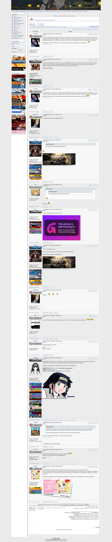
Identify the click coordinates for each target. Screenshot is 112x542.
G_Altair (35, 422)
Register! (14, 51)
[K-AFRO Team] (35, 408)
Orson (35, 209)
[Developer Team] (35, 387)
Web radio (16, 30)
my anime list (64, 370)
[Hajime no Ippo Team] (35, 168)
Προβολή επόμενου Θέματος (92, 29)
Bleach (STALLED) (51, 20)
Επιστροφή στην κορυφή (34, 56)
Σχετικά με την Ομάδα (18, 36)
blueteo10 (35, 449)
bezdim (35, 139)
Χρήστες (59, 11)
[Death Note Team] (35, 226)
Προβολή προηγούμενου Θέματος (79, 29)
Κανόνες (41, 11)
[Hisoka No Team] (35, 410)
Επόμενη (64, 26)
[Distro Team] (35, 167)
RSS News (76, 11)
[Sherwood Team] (35, 233)
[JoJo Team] (35, 413)
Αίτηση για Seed (17, 24)
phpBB (61, 529)
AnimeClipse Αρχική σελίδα (40, 20)
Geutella (35, 466)
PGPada (35, 340)
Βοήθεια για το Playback (19, 23)
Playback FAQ (52, 369)
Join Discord (84, 11)
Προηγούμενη (52, 26)
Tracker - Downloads (18, 20)
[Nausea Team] (35, 231)
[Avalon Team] (35, 82)
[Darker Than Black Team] (35, 405)
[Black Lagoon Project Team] (35, 172)
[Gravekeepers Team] (35, 83)
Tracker (28, 11)
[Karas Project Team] (35, 222)
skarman (35, 33)
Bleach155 (35, 114)
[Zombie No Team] (35, 403)
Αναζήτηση (16, 33)
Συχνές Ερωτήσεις (68, 11)
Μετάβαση (87, 504)
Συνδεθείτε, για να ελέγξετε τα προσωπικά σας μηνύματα (64, 15)
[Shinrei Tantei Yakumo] (35, 80)
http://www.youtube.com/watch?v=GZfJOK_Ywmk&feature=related (57, 165)
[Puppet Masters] (35, 417)
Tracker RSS (16, 21)
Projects (35, 11)
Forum (22, 11)
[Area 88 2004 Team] (35, 170)
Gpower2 (35, 357)
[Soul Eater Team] (35, 175)
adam (35, 315)
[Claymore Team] (35, 229)
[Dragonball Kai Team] (35, 394)
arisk (35, 184)
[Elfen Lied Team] (35, 227)
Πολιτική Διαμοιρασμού (18, 35)
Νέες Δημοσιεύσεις (50, 11)
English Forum (17, 27)
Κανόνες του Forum (18, 32)
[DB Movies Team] (35, 490)
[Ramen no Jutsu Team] (35, 385)
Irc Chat (15, 29)
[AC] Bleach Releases (35, 26)
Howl (35, 59)
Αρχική (16, 11)
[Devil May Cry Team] (35, 392)
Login (20, 50)
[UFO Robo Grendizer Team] (35, 165)
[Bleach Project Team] (35, 177)
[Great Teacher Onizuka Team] (35, 179)
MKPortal (48, 539)
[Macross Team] (35, 174)
